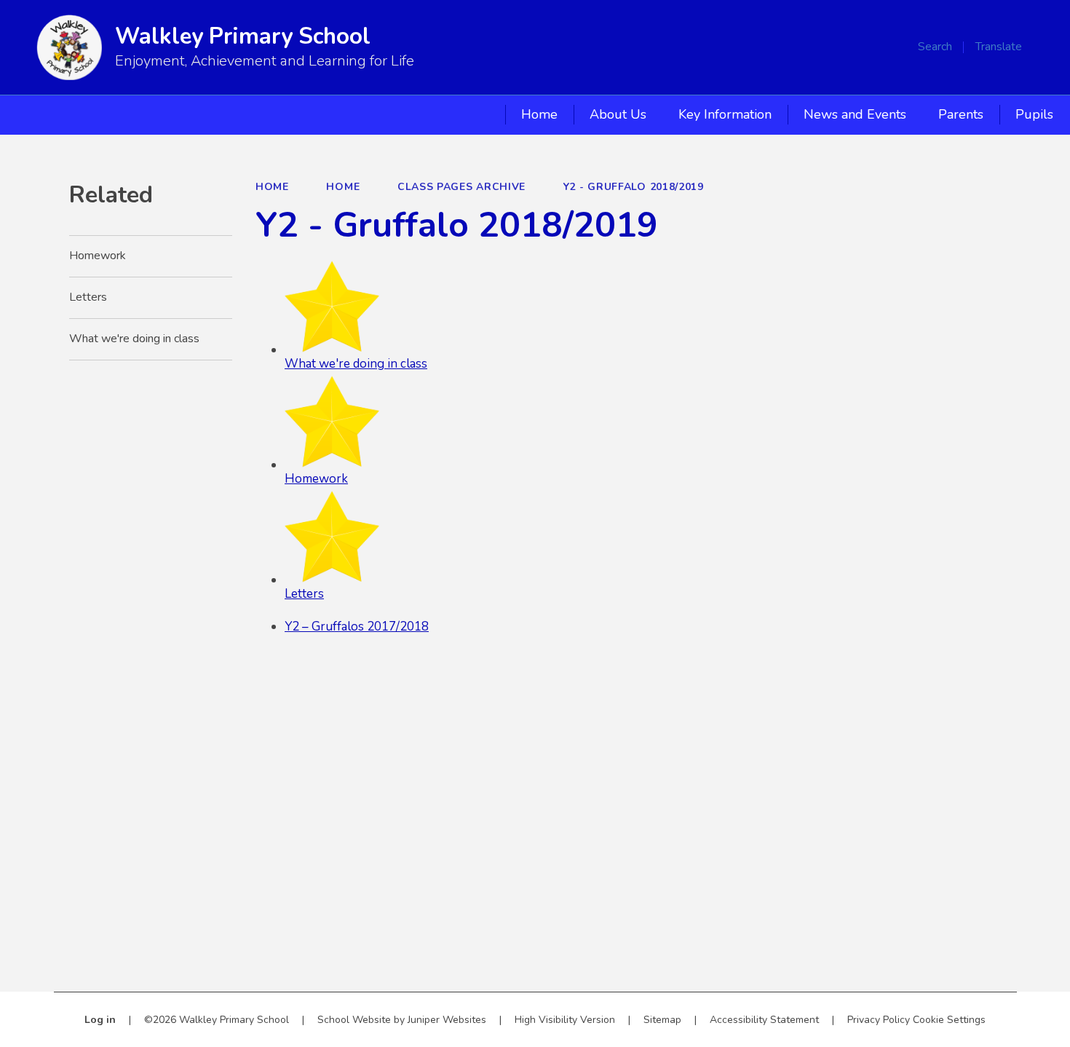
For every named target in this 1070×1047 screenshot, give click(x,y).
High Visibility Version (565, 1020)
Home (272, 187)
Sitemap (662, 1020)
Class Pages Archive (461, 187)
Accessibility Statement (764, 1020)
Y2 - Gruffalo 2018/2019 (633, 187)
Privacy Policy (878, 1020)
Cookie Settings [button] (949, 1020)
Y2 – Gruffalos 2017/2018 (357, 626)
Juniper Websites (447, 1020)
